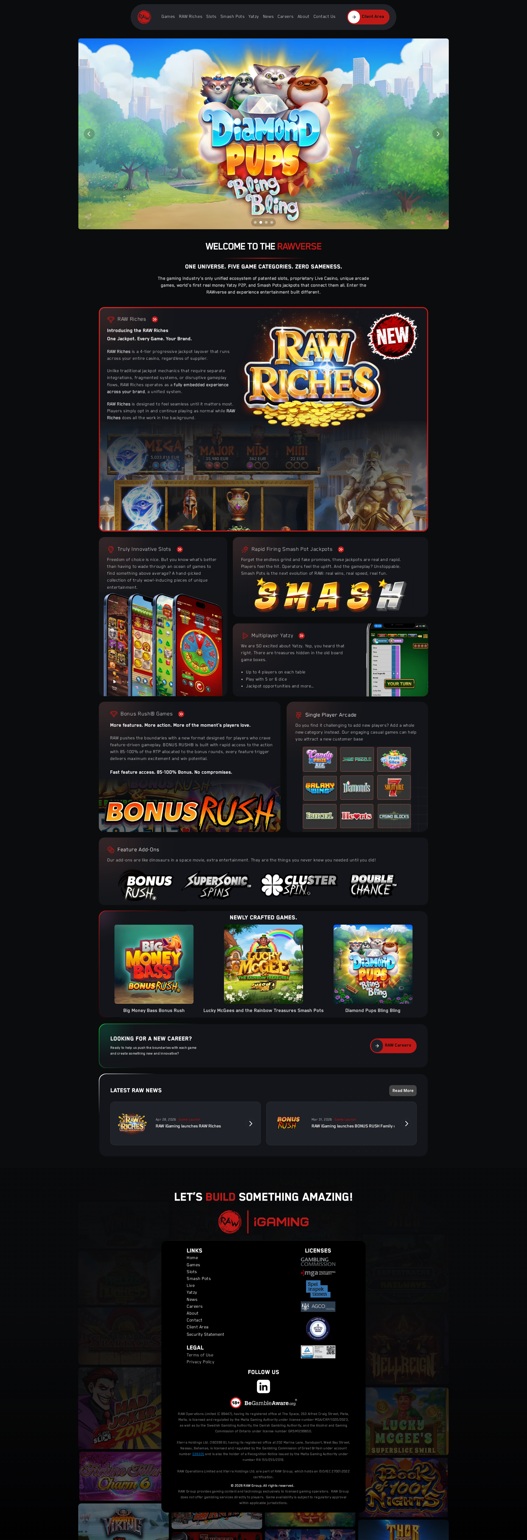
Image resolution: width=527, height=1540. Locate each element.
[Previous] (89, 133)
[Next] (437, 133)
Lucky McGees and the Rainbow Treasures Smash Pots (263, 1010)
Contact (195, 1320)
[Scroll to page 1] (254, 222)
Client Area (198, 1327)
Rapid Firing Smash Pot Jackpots (291, 549)
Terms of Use (200, 1355)
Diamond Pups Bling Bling (372, 1010)
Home (192, 1258)
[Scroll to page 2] (261, 222)
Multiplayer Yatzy (272, 635)
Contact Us (324, 16)
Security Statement (205, 1334)
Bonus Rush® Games (146, 714)
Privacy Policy (201, 1362)
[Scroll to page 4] (272, 222)
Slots (211, 16)
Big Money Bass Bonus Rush (154, 1010)
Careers (285, 16)
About (304, 16)
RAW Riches (190, 16)
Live (191, 1286)
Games (168, 16)
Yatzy (253, 16)
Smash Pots (232, 16)
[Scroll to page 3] (266, 222)
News (268, 16)
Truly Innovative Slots (144, 549)
